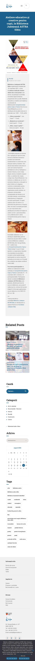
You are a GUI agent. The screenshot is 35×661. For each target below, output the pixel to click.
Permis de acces (10, 565)
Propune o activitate (11, 585)
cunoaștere (18, 503)
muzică (9, 527)
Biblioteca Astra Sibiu (13, 492)
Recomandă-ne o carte (12, 587)
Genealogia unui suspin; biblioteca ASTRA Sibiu (16, 519)
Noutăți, (9, 342)
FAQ (7, 605)
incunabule (10, 524)
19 (14, 465)
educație (9, 507)
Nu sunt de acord (24, 658)
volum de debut (11, 546)
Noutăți (11, 78)
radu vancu (23, 539)
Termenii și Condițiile (15, 655)
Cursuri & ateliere (10, 599)
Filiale (7, 569)
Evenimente (13, 342)
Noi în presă (9, 603)
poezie (9, 535)
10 (8, 462)
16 (26, 462)
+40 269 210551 (12, 628)
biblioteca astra (17, 488)
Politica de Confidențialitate (23, 654)
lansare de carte (21, 524)
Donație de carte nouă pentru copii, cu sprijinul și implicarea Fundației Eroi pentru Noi (17, 367)
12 (14, 462)
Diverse (10, 411)
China (24, 499)
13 (17, 462)
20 (17, 465)
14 (20, 462)
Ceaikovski (17, 499)
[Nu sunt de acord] (33, 650)
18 (11, 465)
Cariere (10, 419)
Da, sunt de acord (12, 658)
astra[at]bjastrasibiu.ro (15, 632)
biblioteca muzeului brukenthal (15, 495)
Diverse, (9, 362)
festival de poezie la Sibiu (14, 511)
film (8, 514)
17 (8, 465)
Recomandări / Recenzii (14, 409)
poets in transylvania (19, 531)
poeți (15, 535)
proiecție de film (11, 539)
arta (8, 488)
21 (20, 465)
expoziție (17, 507)
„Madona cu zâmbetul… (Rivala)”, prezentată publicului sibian (15, 346)
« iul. (11, 474)
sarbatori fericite (12, 543)
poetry (9, 531)
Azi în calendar (12, 406)
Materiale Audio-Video (14, 426)
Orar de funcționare (11, 567)
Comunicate (9, 601)
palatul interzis (19, 527)
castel (9, 499)
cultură (9, 503)
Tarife (7, 571)
